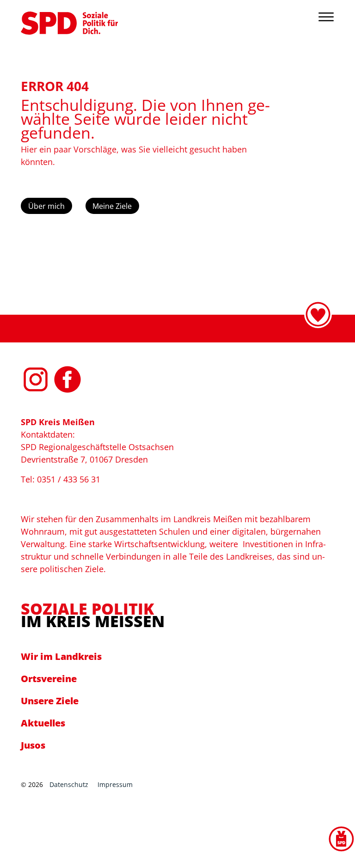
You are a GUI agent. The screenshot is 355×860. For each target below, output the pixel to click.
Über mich (46, 206)
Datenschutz (68, 784)
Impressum (115, 784)
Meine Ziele (112, 206)
